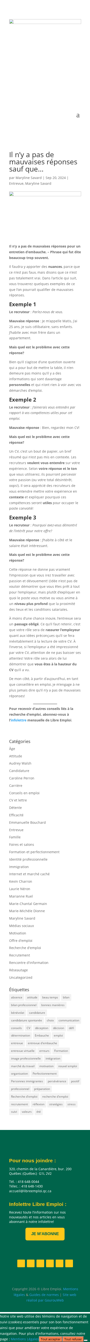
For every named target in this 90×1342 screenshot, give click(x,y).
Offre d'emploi (20, 940)
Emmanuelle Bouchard (27, 822)
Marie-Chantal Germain (28, 903)
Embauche (42, 1035)
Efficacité (16, 815)
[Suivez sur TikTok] (77, 90)
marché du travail (23, 1066)
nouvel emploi (67, 1066)
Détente (15, 807)
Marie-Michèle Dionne (27, 911)
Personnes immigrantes (27, 1081)
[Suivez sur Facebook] (29, 90)
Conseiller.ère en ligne (43, 73)
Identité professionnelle (28, 859)
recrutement (19, 1104)
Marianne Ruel (21, 896)
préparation (42, 1089)
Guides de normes (44, 1294)
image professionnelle (26, 1058)
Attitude (15, 756)
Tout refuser (73, 1339)
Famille (15, 837)
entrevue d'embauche (42, 1043)
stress (71, 1104)
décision (58, 1028)
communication (69, 1020)
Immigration (19, 866)
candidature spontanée (26, 1020)
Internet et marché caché (29, 874)
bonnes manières (53, 1005)
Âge (12, 748)
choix (50, 1020)
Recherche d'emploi (25, 947)
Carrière (15, 785)
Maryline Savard (29, 177)
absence (16, 997)
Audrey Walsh (20, 763)
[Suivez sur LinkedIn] (39, 90)
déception (41, 1028)
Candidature (19, 770)
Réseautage (18, 970)
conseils (16, 1028)
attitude (32, 997)
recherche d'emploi (55, 1096)
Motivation (17, 933)
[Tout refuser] (86, 1340)
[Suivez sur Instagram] (48, 90)
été (38, 1112)
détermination (20, 1035)
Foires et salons (21, 844)
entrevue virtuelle (23, 1051)
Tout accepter (50, 1339)
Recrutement (19, 955)
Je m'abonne (45, 1234)
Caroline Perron (21, 778)
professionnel (20, 1089)
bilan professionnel (23, 1005)
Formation (61, 1051)
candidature (37, 1013)
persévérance (57, 1081)
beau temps (50, 997)
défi (71, 1028)
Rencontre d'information (28, 962)
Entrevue (16, 183)
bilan (66, 997)
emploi (58, 1035)
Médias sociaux (21, 925)
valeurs (27, 1112)
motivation (46, 1066)
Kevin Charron (20, 881)
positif (75, 1081)
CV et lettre (18, 800)
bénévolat (17, 1013)
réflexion (38, 1104)
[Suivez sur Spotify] (68, 90)
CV (28, 1028)
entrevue (17, 1043)
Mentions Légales (25, 1339)
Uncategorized (20, 977)
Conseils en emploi (24, 793)
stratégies (56, 1104)
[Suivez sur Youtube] (58, 90)
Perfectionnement (45, 1073)
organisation (19, 1073)
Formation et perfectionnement (34, 852)
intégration (53, 1058)
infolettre (18, 720)
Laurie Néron (19, 889)
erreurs (44, 1051)
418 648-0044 (33, 59)
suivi (14, 1112)
